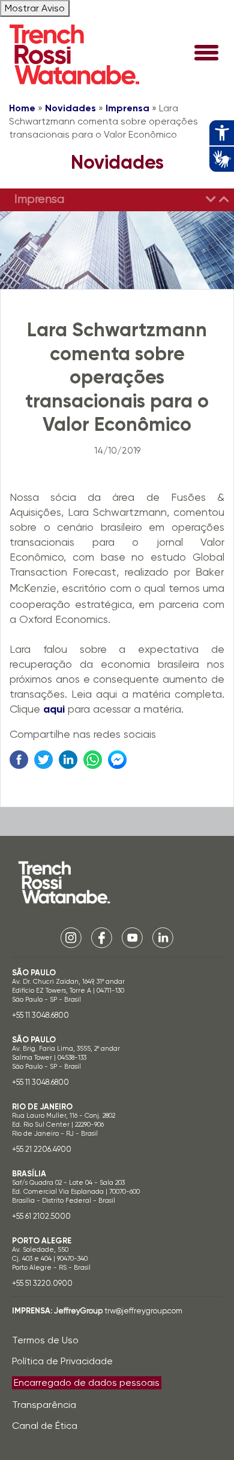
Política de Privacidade (62, 1361)
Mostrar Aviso (35, 8)
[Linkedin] (162, 937)
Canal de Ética (44, 1425)
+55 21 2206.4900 (41, 1149)
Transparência (44, 1404)
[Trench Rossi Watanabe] (74, 54)
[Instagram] (71, 937)
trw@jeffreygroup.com (143, 1310)
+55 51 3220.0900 (42, 1283)
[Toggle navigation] (206, 54)
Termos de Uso (45, 1340)
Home (22, 108)
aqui (54, 709)
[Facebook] (101, 937)
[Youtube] (132, 937)
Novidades (70, 108)
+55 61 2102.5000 (41, 1216)
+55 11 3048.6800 (40, 1015)
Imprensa (127, 108)
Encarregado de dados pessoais (87, 1382)
